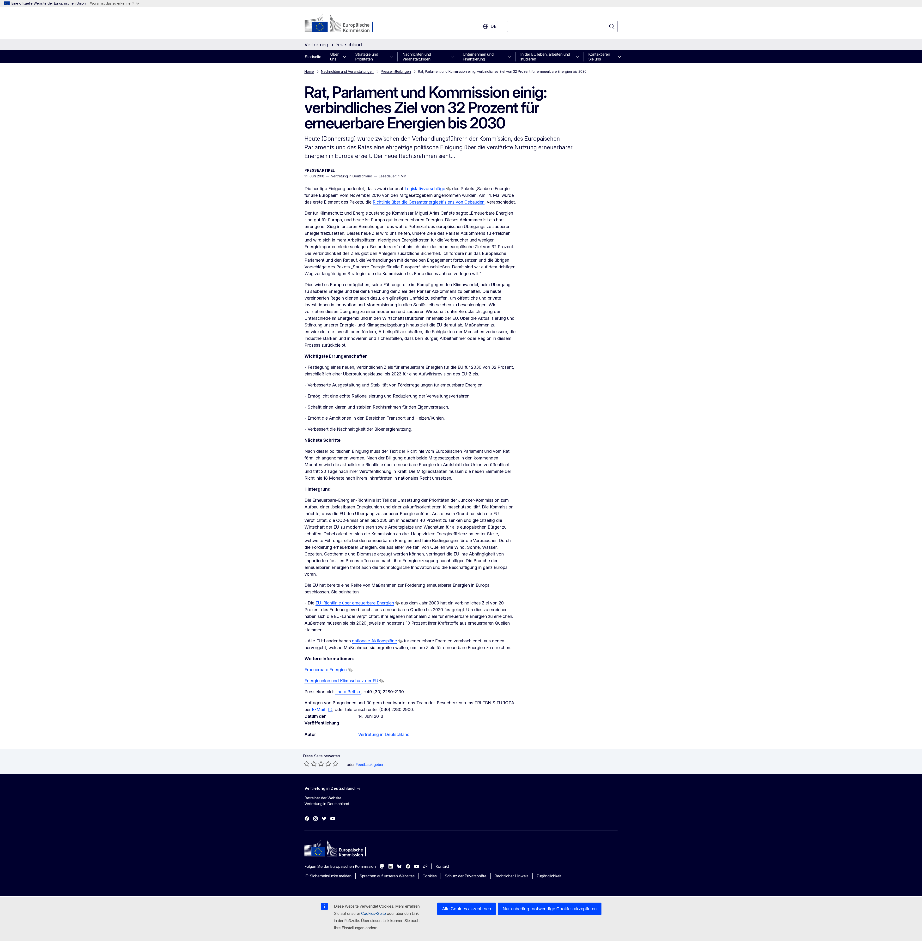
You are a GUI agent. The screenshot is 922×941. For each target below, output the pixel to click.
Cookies (430, 876)
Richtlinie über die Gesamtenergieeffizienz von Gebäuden (429, 202)
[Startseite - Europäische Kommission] (343, 24)
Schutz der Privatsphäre (465, 876)
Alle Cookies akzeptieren (466, 908)
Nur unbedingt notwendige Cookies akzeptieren (550, 908)
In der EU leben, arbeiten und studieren (545, 56)
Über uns (334, 56)
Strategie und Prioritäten (366, 56)
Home (309, 71)
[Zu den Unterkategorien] (346, 56)
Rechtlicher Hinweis (511, 876)
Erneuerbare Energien (325, 669)
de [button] (494, 26)
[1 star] (306, 763)
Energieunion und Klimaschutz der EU (341, 680)
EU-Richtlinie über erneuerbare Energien (354, 602)
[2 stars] (310, 763)
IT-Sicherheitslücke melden (328, 876)
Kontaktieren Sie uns (599, 56)
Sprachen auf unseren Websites (387, 876)
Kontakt (442, 866)
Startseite (313, 56)
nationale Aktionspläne (374, 640)
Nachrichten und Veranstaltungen (416, 56)
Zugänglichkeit (548, 876)
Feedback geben (370, 764)
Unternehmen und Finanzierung (478, 56)
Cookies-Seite (373, 913)
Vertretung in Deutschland (384, 734)
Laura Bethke (348, 691)
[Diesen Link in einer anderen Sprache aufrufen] (448, 189)
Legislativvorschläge (425, 188)
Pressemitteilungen (396, 71)
